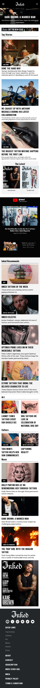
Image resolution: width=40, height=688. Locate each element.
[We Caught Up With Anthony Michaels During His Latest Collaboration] (20, 92)
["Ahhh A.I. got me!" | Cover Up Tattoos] (10, 245)
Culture (6, 104)
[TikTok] (27, 621)
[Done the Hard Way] (20, 53)
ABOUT (8, 655)
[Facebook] (7, 621)
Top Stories (10, 632)
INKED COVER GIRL (12, 669)
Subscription (11, 664)
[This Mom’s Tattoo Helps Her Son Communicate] (10, 439)
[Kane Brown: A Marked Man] (20, 506)
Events (8, 646)
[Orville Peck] (30, 179)
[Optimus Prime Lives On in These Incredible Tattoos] (20, 335)
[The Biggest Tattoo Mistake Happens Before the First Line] (20, 135)
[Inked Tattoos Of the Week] (20, 274)
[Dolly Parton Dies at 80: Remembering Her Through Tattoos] (20, 472)
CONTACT (9, 660)
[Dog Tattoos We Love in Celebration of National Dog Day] (29, 407)
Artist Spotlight (8, 313)
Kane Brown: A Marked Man (20, 17)
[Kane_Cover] (20, 29)
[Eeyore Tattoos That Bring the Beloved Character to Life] (20, 370)
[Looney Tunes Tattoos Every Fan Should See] (10, 407)
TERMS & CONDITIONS (14, 683)
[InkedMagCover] (20, 583)
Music (5, 514)
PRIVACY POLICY (11, 678)
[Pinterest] (22, 621)
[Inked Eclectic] (20, 304)
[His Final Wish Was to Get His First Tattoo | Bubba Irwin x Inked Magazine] (20, 216)
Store (7, 650)
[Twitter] (12, 621)
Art (4, 282)
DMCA (7, 674)
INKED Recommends (9, 545)
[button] (3, 221)
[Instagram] (17, 621)
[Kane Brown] (11, 179)
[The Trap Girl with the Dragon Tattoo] (20, 536)
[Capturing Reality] (29, 439)
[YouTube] (32, 621)
